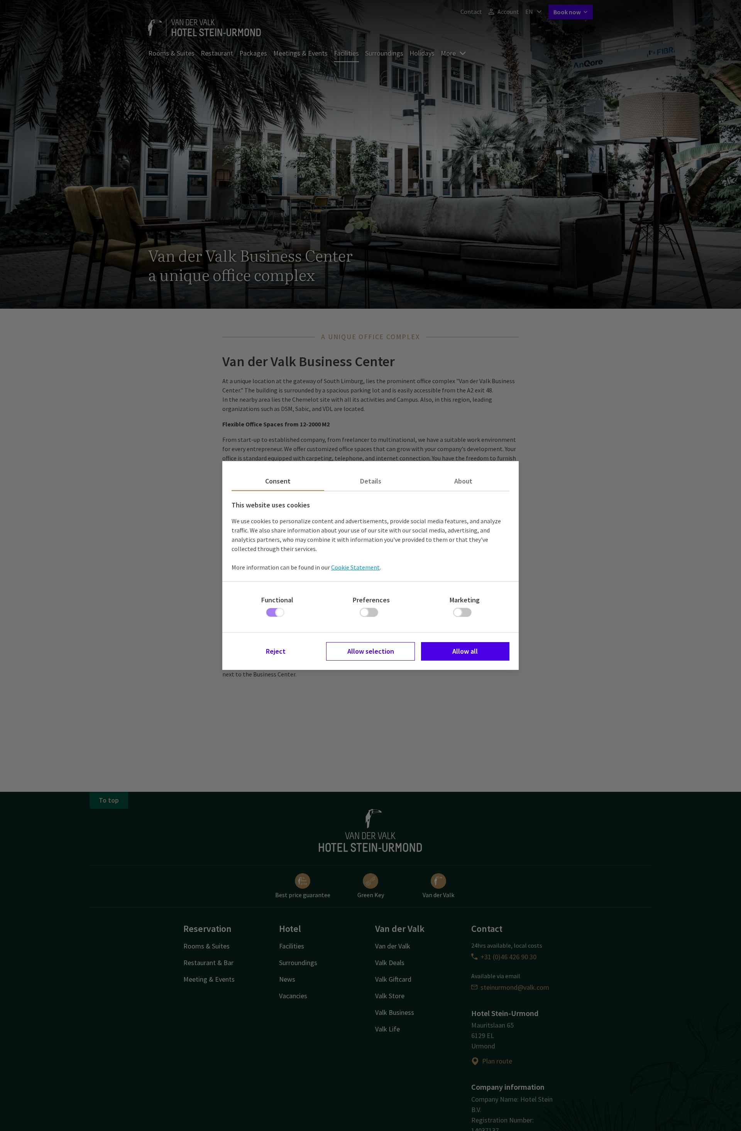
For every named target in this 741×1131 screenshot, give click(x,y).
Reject (276, 651)
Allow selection (370, 651)
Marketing (465, 599)
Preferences (371, 599)
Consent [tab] (278, 481)
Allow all (465, 651)
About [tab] (463, 481)
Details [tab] (370, 481)
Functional (277, 599)
